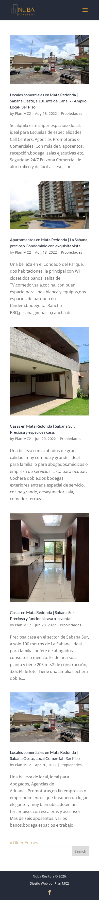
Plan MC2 (23, 113)
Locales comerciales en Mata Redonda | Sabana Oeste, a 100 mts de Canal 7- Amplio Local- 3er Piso (48, 100)
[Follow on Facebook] (49, 892)
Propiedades (71, 113)
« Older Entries (24, 842)
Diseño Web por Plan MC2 (49, 883)
